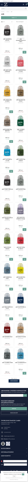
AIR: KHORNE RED (7, 336)
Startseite (2, 11)
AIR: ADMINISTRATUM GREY (21, 40)
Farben (8, 11)
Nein (14, 476)
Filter (13, 17)
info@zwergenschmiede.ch (9, 436)
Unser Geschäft (14, 413)
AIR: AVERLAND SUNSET (7, 100)
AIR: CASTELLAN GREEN (20, 160)
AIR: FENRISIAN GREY (7, 278)
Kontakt (14, 408)
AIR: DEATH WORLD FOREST (7, 218)
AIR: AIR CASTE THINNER (7, 71)
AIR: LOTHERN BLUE (20, 362)
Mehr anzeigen (14, 381)
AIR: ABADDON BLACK (7, 40)
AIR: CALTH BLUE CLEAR (7, 160)
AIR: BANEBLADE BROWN (7, 130)
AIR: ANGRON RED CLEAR (21, 71)
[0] (26, 4)
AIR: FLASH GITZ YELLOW (20, 278)
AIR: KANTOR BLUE (20, 307)
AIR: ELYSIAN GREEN (7, 248)
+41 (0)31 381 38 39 (7, 432)
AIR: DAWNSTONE (21, 189)
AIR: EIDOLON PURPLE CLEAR (20, 218)
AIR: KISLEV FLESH (21, 336)
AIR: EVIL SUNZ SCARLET (21, 248)
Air (11, 11)
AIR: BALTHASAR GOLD (20, 100)
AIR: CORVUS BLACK (7, 189)
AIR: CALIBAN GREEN (20, 130)
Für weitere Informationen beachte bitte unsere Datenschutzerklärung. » (14, 478)
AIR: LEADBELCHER (7, 362)
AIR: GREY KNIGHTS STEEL (7, 308)
